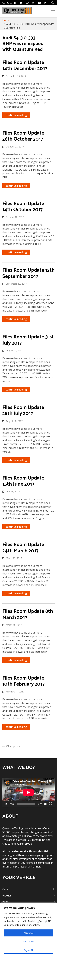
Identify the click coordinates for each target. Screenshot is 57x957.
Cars (5, 889)
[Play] (6, 804)
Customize (28, 941)
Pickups (7, 895)
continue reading (16, 115)
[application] (28, 792)
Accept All (29, 932)
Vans (5, 901)
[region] (28, 930)
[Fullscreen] (50, 804)
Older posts (13, 746)
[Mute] (45, 804)
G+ (27, 2)
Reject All (28, 950)
